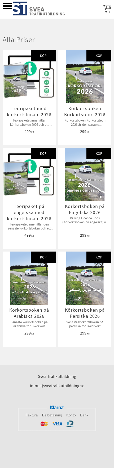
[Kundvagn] (106, 9)
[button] (7, 6)
